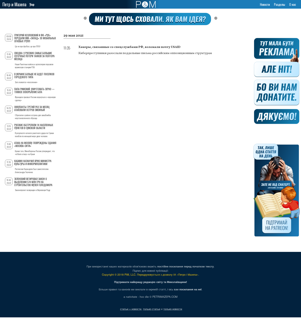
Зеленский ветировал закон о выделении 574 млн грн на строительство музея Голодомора (33, 182)
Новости (265, 4)
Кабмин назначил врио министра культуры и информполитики (32, 162)
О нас (292, 4)
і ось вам (184, 289)
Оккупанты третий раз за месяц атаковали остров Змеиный (32, 108)
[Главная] (146, 4)
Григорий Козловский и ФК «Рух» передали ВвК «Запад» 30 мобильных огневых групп (35, 38)
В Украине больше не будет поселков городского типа (34, 75)
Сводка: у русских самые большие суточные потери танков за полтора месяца (34, 56)
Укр (31, 4)
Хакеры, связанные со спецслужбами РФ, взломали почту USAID (129, 47)
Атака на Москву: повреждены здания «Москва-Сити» (35, 144)
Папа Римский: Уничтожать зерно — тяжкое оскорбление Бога (34, 90)
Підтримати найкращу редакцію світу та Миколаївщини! (150, 282)
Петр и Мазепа (14, 4)
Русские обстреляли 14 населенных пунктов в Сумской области (33, 126)
